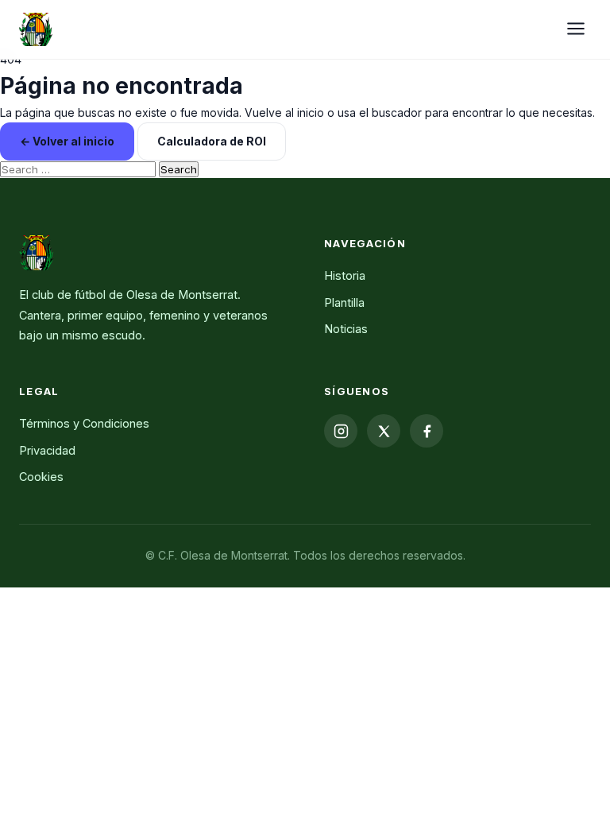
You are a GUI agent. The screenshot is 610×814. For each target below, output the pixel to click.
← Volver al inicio (67, 141)
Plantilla (344, 302)
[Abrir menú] (576, 30)
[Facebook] (426, 431)
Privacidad (47, 450)
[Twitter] (383, 431)
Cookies (41, 476)
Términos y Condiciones (84, 423)
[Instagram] (340, 431)
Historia (344, 275)
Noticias (346, 328)
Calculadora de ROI (211, 141)
